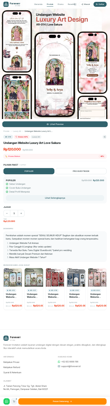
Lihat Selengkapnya (55, 198)
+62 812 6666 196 (69, 361)
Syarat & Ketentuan (12, 372)
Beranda (38, 4)
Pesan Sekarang (61, 401)
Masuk (87, 4)
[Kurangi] (7, 213)
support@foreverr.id (70, 366)
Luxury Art (17, 131)
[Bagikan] (105, 137)
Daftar (101, 4)
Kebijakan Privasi (11, 362)
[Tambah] (21, 213)
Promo (61, 4)
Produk (50, 4)
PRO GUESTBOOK (81, 171)
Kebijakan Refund (11, 367)
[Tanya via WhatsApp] (6, 401)
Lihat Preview (57, 124)
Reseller (71, 4)
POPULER (28, 171)
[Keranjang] (75, 4)
